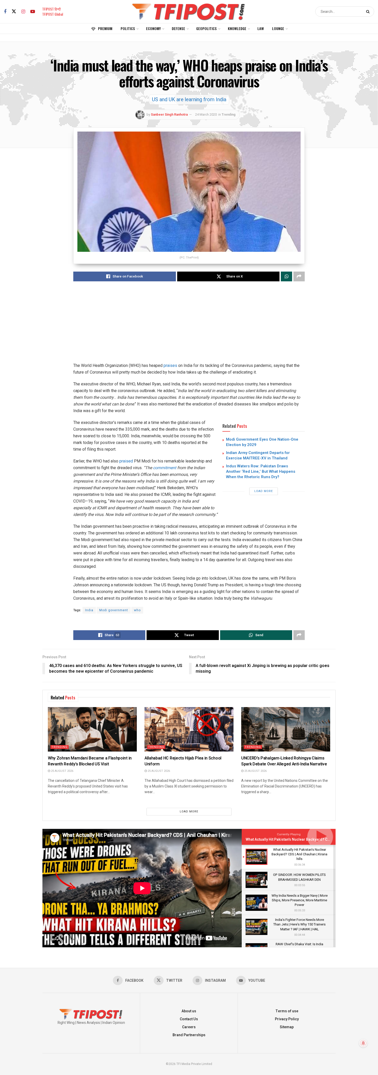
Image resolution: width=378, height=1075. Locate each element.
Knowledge (237, 28)
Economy (153, 28)
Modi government (113, 610)
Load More (263, 491)
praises (170, 365)
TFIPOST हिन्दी (51, 9)
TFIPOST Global (52, 14)
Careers (189, 1027)
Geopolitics (206, 28)
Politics (128, 28)
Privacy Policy (287, 1019)
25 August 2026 (61, 771)
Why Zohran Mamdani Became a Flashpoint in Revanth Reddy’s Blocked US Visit (90, 761)
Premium (105, 28)
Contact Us (189, 1019)
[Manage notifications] (363, 1043)
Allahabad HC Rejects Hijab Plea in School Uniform (183, 761)
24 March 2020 (206, 114)
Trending (229, 114)
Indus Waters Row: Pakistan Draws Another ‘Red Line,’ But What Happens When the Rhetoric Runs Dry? (260, 471)
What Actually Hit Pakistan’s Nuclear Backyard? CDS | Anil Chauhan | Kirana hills (312, 839)
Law (260, 28)
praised (126, 461)
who (137, 610)
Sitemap (287, 1027)
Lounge (278, 28)
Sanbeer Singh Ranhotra (169, 114)
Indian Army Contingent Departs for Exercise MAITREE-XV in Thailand (258, 455)
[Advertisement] (189, 326)
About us (189, 1011)
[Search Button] (369, 11)
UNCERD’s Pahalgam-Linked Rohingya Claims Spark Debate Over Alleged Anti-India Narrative (284, 761)
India (89, 610)
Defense (178, 28)
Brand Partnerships (189, 1035)
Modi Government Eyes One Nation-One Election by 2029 (262, 442)
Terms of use (286, 1011)
